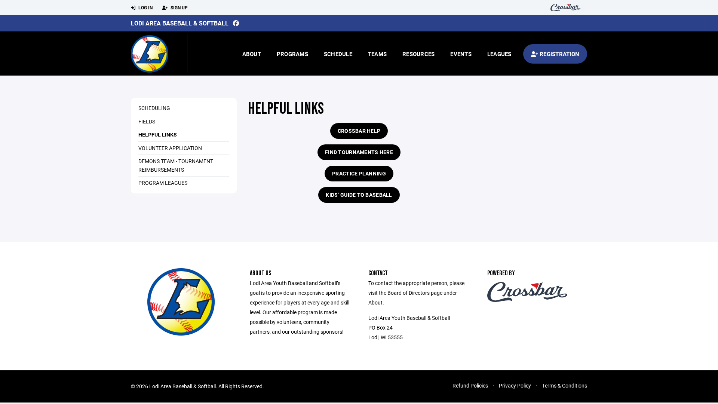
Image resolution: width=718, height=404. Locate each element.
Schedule (338, 54)
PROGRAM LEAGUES (162, 182)
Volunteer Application (170, 148)
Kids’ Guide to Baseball (359, 194)
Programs (292, 54)
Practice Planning (359, 173)
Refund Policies (470, 385)
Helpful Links (157, 134)
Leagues (499, 54)
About (251, 54)
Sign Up (178, 7)
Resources (418, 54)
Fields (146, 121)
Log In (145, 7)
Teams (377, 54)
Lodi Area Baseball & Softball (179, 23)
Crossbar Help (359, 130)
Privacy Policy (515, 385)
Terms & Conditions (564, 385)
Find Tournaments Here (359, 152)
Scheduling (154, 107)
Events (461, 54)
